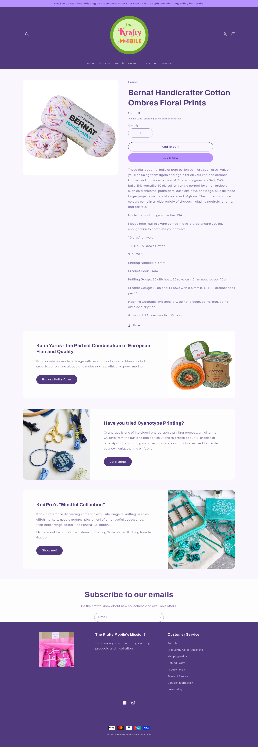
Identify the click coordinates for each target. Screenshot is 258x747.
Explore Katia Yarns (57, 379)
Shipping (149, 119)
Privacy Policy (176, 669)
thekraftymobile (123, 734)
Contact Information (180, 682)
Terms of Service (178, 676)
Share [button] (136, 325)
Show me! (49, 550)
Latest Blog (175, 689)
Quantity (133, 125)
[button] (27, 34)
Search (172, 643)
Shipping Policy (177, 656)
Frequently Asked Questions (185, 649)
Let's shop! (118, 461)
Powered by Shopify (141, 734)
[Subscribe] (159, 617)
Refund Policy (176, 663)
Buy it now (170, 157)
